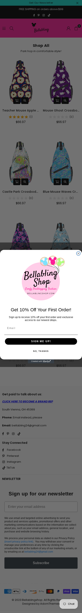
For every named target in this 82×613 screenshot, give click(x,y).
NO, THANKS (41, 351)
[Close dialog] (78, 253)
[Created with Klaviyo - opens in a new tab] (41, 361)
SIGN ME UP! (41, 341)
